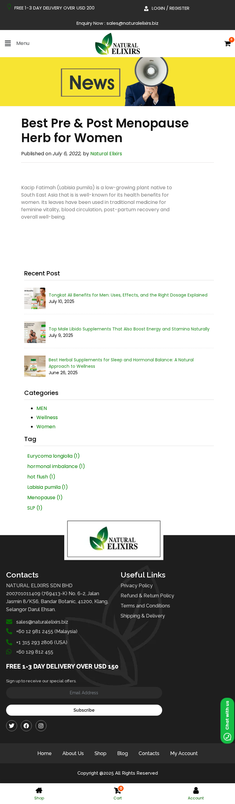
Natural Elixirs (106, 153)
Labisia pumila (47, 487)
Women (45, 426)
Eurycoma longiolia (53, 455)
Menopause (45, 497)
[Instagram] (41, 725)
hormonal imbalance (56, 466)
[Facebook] (26, 725)
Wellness (47, 417)
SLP (35, 507)
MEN (41, 408)
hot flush (41, 476)
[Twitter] (11, 725)
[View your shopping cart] (226, 44)
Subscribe (84, 710)
